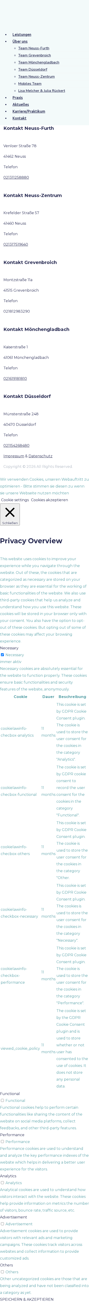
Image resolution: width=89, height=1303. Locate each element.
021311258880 (16, 177)
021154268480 (16, 445)
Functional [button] (10, 1094)
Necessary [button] (9, 648)
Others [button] (6, 1265)
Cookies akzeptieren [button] (49, 500)
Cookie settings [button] (15, 500)
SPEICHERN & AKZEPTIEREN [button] (27, 1299)
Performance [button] (12, 1135)
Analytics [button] (8, 1176)
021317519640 (15, 244)
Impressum (13, 456)
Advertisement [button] (13, 1217)
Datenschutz (40, 456)
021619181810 (15, 378)
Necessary (14, 655)
